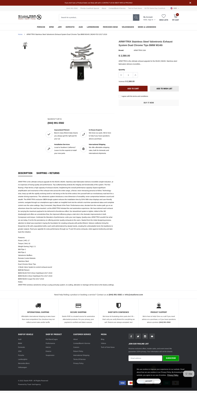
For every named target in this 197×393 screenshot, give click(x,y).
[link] (25, 45)
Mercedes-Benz (110, 27)
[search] (136, 17)
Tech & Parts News (135, 8)
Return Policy (78, 351)
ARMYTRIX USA (140, 50)
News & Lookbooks (147, 27)
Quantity (122, 70)
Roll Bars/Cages (52, 339)
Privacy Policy (78, 363)
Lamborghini (93, 27)
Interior (48, 347)
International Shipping (81, 355)
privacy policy (172, 375)
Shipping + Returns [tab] (48, 173)
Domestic (70, 27)
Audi (81, 27)
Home (20, 34)
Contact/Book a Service (117, 8)
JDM (60, 27)
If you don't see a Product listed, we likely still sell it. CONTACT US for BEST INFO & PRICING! (98, 3)
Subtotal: (122, 81)
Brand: (121, 50)
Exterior (48, 351)
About (104, 8)
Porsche (41, 27)
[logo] (30, 17)
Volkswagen (128, 27)
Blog (102, 339)
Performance (50, 343)
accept (148, 381)
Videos (103, 343)
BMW (51, 27)
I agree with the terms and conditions (134, 96)
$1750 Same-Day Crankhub (155, 8)
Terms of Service (79, 359)
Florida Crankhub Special (89, 8)
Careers (76, 347)
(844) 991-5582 (56, 123)
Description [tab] (25, 173)
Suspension (50, 355)
